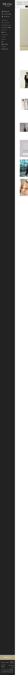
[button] (19, 79)
